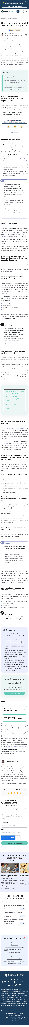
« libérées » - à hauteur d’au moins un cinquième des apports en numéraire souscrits (15, 161)
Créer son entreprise (11, 17)
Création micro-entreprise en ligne (14, 947)
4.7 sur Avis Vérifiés (21, 982)
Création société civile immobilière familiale (13, 949)
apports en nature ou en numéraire (16, 43)
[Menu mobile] (26, 11)
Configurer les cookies (10, 1017)
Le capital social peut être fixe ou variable (12, 428)
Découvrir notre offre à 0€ (14, 6)
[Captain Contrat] (8, 11)
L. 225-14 (8, 730)
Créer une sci (14, 957)
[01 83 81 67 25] (18, 11)
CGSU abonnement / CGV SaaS (15, 1018)
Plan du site (4, 1011)
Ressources (3, 17)
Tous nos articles (5, 1008)
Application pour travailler (14, 963)
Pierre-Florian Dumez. (11, 783)
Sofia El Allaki (12, 33)
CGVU (19, 1017)
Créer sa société (14, 955)
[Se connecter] (22, 11)
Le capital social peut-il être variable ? (13, 85)
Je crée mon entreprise (14, 693)
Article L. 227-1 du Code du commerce (16, 746)
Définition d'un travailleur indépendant (14, 961)
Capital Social (19, 17)
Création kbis (14, 943)
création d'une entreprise (17, 39)
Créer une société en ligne (14, 959)
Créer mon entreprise (15, 952)
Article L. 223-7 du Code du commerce (16, 736)
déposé (6, 443)
